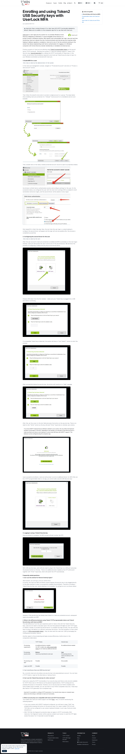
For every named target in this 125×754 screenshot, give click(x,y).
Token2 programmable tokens (58, 49)
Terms (93, 742)
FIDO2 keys (50, 740)
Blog (65, 3)
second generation (36, 53)
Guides (60, 3)
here (53, 699)
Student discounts (83, 742)
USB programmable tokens (35, 631)
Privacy (94, 744)
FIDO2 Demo (65, 741)
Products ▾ (49, 3)
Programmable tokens (53, 737)
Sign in (70, 3)
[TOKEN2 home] (25, 3)
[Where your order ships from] (94, 3)
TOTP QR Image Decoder (66, 738)
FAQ (78, 740)
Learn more (17, 748)
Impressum (94, 740)
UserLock (25, 34)
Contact (94, 737)
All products (51, 735)
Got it (4, 751)
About (93, 735)
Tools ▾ (55, 3)
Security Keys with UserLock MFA (91, 14)
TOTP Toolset (65, 735)
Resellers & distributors (83, 744)
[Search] (75, 3)
